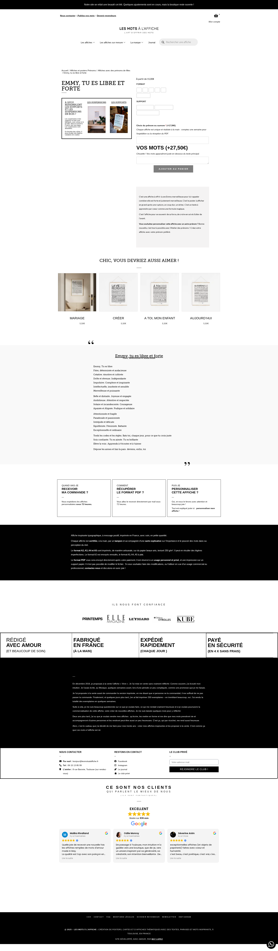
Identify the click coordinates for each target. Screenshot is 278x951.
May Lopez (157, 939)
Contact (99, 916)
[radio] (139, 89)
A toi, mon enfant (159, 318)
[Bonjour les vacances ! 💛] (53, 891)
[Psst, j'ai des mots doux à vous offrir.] (259, 891)
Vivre (124, 683)
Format (140, 83)
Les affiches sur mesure (111, 42)
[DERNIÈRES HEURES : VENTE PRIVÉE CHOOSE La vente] (18, 891)
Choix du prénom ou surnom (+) (156, 125)
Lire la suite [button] (67, 858)
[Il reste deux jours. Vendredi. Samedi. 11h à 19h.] (190, 891)
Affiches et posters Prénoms (83, 70)
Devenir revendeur (148, 916)
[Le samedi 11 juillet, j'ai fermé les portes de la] (87, 891)
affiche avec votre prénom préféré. (155, 231)
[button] (89, 119)
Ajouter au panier (174, 168)
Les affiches (86, 42)
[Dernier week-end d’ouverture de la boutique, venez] (156, 891)
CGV (89, 916)
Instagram (185, 916)
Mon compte (214, 21)
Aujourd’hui (201, 318)
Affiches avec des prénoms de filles (114, 70)
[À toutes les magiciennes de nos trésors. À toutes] (122, 891)
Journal (151, 42)
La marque (135, 42)
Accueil (65, 70)
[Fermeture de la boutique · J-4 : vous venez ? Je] (225, 891)
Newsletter (169, 916)
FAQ (109, 916)
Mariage (77, 318)
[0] (216, 15)
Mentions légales (123, 916)
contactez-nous (92, 567)
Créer (118, 318)
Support (141, 101)
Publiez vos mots (86, 15)
